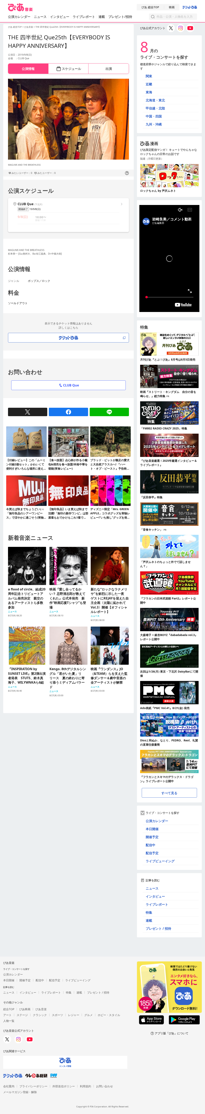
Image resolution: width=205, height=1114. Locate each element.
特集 (149, 912)
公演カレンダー (157, 821)
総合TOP (8, 1009)
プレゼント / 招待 (158, 928)
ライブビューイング (160, 861)
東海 (149, 92)
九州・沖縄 (154, 124)
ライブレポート (84, 16)
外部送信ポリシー (63, 1086)
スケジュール (71, 68)
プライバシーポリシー (33, 1086)
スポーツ (57, 1015)
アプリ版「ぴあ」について (171, 1033)
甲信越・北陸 (155, 108)
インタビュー (59, 16)
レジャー (73, 1015)
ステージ (22, 1015)
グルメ (88, 1015)
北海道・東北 (155, 100)
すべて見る (169, 793)
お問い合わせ (104, 1086)
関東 (149, 76)
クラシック (40, 1015)
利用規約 (85, 1086)
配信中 (150, 845)
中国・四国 (154, 116)
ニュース (40, 16)
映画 (172, 7)
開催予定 (152, 837)
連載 (101, 16)
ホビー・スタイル (109, 1015)
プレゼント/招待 (120, 16)
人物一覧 (8, 1021)
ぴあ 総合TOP (150, 7)
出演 (109, 68)
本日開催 (152, 829)
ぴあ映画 (24, 1009)
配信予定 (152, 853)
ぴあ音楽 (28, 26)
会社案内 (8, 1086)
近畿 (149, 84)
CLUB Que (71, 385)
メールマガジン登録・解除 (20, 1092)
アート (7, 1015)
